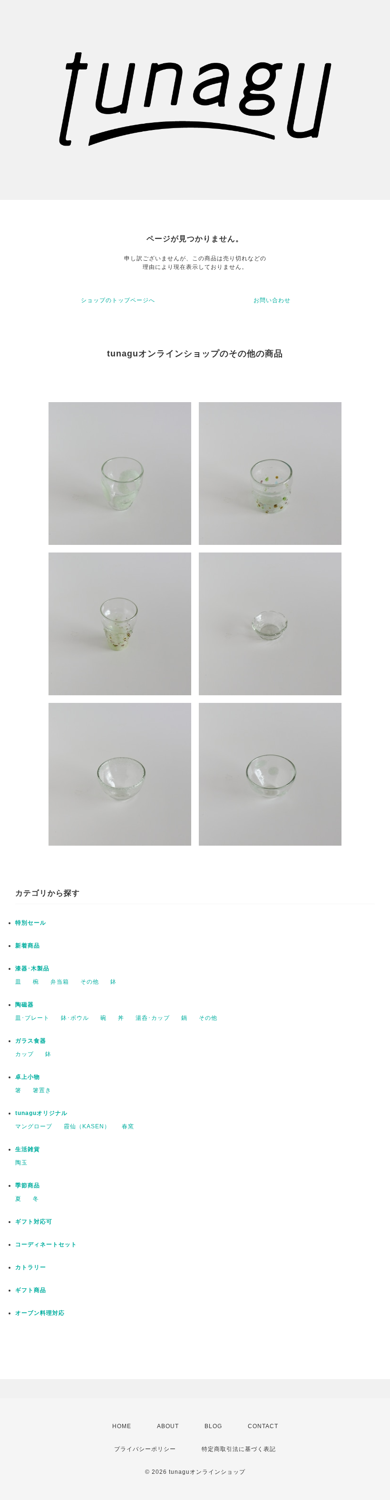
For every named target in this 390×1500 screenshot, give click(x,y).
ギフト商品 (30, 1290)
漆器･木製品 (32, 968)
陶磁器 (24, 1004)
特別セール (30, 922)
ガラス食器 (30, 1040)
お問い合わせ (272, 300)
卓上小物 (27, 1077)
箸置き (42, 1090)
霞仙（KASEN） (87, 1126)
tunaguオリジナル (41, 1113)
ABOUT (168, 1426)
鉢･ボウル (75, 1018)
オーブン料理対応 (40, 1313)
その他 (89, 981)
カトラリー (30, 1267)
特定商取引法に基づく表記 (239, 1449)
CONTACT (263, 1426)
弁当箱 (59, 981)
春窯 (128, 1126)
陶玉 (21, 1162)
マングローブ (33, 1126)
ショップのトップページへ (118, 300)
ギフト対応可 (33, 1221)
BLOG (213, 1426)
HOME (121, 1426)
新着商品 (27, 945)
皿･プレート (32, 1018)
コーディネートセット (46, 1244)
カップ (24, 1054)
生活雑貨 (27, 1149)
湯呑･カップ (153, 1018)
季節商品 (27, 1185)
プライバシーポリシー (145, 1449)
